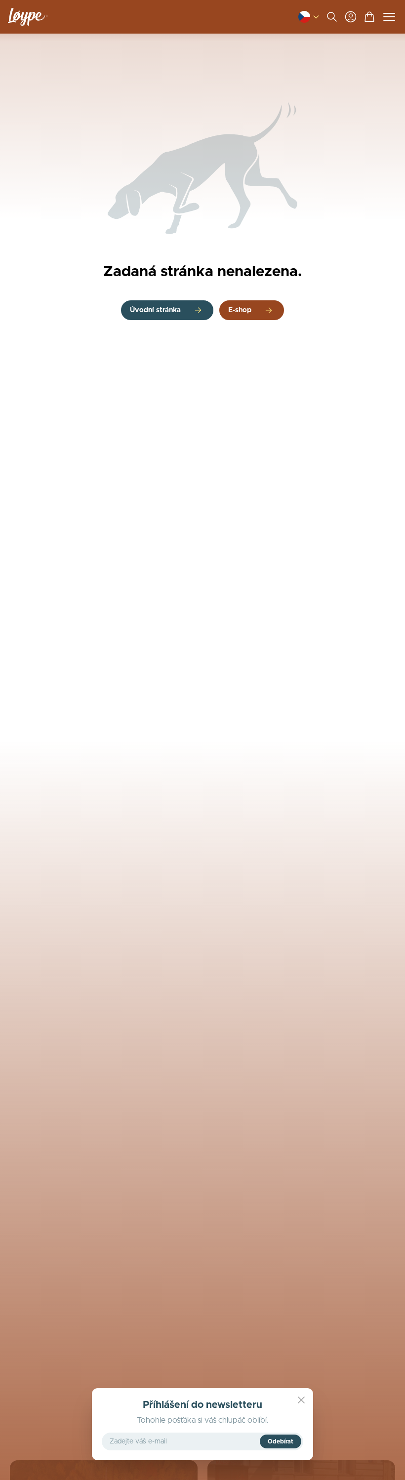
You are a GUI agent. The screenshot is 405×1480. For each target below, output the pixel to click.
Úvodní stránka (155, 310)
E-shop (239, 310)
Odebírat (280, 1441)
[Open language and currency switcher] (304, 17)
